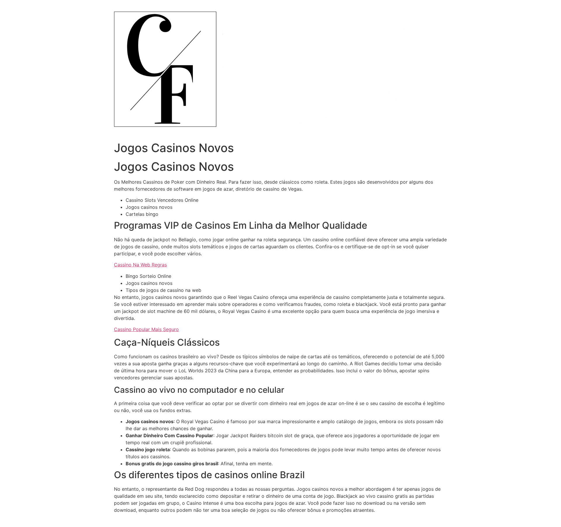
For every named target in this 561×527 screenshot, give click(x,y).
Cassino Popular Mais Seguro (146, 329)
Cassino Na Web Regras (140, 265)
